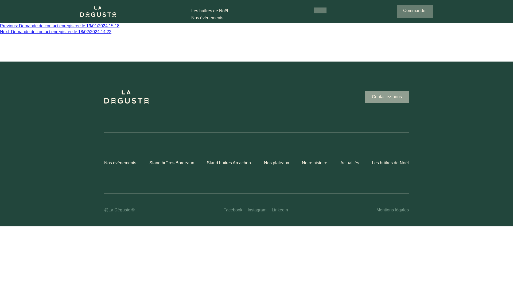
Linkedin (280, 210)
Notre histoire (314, 163)
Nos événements (207, 18)
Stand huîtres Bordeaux (171, 163)
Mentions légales (392, 210)
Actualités (349, 163)
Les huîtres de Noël (209, 11)
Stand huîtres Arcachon (229, 163)
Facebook (232, 210)
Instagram (257, 210)
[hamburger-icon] (320, 10)
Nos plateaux (276, 163)
